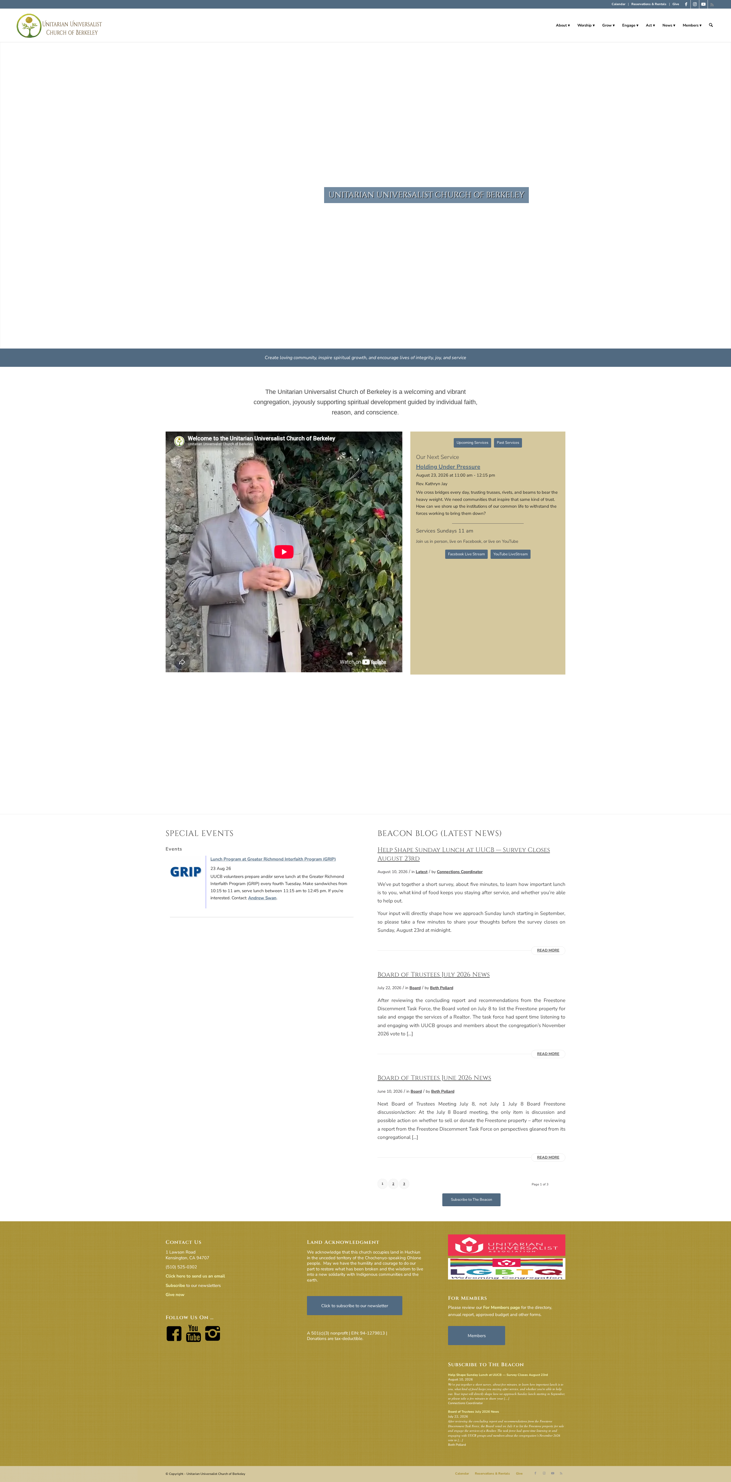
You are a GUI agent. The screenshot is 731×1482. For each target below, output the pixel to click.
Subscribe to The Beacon (486, 1364)
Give (675, 4)
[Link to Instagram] (695, 4)
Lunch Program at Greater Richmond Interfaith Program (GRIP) (273, 859)
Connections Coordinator (460, 871)
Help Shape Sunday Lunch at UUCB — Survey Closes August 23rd (498, 1375)
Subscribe (175, 1285)
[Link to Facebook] (686, 4)
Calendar (618, 4)
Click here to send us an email (195, 1276)
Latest (421, 871)
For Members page (501, 1307)
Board (415, 988)
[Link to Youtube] (703, 4)
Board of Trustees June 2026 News (434, 1078)
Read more (548, 950)
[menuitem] (618, 4)
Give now (175, 1294)
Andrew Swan (262, 898)
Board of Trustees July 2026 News (433, 974)
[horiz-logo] (60, 25)
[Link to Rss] (712, 4)
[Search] (710, 25)
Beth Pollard (441, 988)
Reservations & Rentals (648, 4)
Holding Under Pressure (448, 467)
